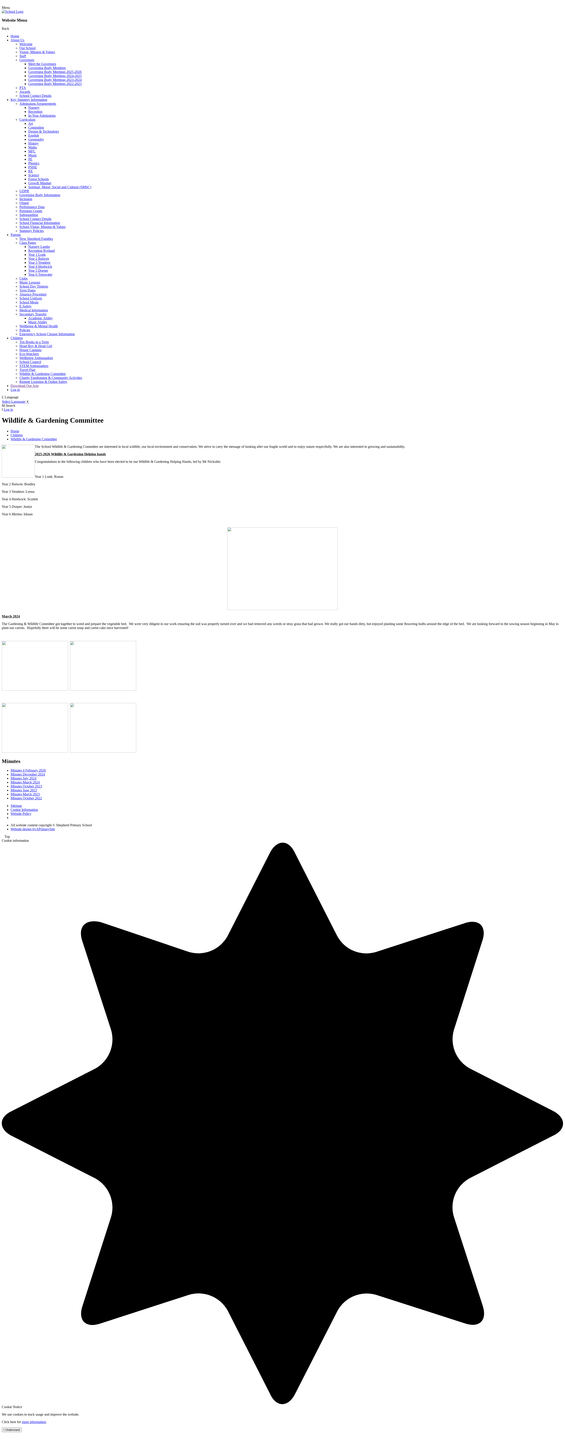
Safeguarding (28, 215)
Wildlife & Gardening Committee (42, 374)
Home (15, 36)
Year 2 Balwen (38, 258)
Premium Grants (30, 211)
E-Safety (25, 306)
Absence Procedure (33, 294)
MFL (32, 151)
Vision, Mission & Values (37, 52)
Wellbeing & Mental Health (38, 326)
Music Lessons (29, 282)
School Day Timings (33, 286)
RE (30, 171)
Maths (32, 147)
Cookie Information (24, 810)
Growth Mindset (39, 183)
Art (30, 123)
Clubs (23, 278)
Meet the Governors (42, 64)
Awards (24, 92)
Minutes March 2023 (25, 794)
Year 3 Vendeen (39, 262)
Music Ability (37, 322)
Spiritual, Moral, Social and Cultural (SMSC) (59, 187)
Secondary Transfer (33, 314)
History (33, 143)
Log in (15, 390)
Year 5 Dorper (38, 270)
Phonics (33, 163)
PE (30, 159)
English (33, 135)
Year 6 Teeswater (40, 274)
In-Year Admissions (42, 115)
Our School (27, 48)
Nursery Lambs (39, 247)
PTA (22, 88)
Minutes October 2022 (26, 798)
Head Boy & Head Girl (35, 346)
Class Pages (27, 243)
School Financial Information (39, 223)
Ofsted (24, 203)
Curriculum (27, 119)
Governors (26, 60)
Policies (24, 330)
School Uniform (30, 298)
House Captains (30, 350)
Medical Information (33, 310)
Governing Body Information (39, 195)
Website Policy (21, 814)
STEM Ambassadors (33, 366)
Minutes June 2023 (24, 790)
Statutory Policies (31, 231)
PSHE (32, 167)
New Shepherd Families (36, 239)
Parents (16, 235)
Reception (35, 111)
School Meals (28, 302)
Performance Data (32, 207)
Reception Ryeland (41, 250)
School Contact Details (35, 96)
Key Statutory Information (29, 100)
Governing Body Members (47, 68)
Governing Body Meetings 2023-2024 (55, 80)
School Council (30, 362)
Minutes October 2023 (26, 786)
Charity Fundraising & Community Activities (50, 378)
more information (34, 1422)
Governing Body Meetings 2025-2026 (55, 72)
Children (17, 338)
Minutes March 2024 (25, 782)
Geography (36, 139)
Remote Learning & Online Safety (43, 382)
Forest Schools (38, 179)
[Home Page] (12, 11)
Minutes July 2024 (23, 778)
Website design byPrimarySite (33, 829)
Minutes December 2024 (28, 774)
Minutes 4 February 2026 (28, 770)
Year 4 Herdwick (40, 266)
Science (33, 175)
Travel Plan (27, 370)
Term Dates (27, 290)
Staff (22, 56)
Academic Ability (40, 318)
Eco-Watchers (29, 354)
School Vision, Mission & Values (42, 227)
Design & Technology (43, 131)
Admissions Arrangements (37, 103)
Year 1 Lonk (37, 254)
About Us (17, 40)
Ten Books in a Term (34, 342)
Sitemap (16, 806)
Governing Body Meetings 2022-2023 (55, 84)
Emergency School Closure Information (47, 334)
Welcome (25, 44)
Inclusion (25, 199)
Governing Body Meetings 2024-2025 (55, 76)
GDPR (24, 191)
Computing (36, 127)
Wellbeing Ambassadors (36, 358)
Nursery (34, 107)
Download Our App (25, 386)
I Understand (12, 1430)
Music (32, 155)
